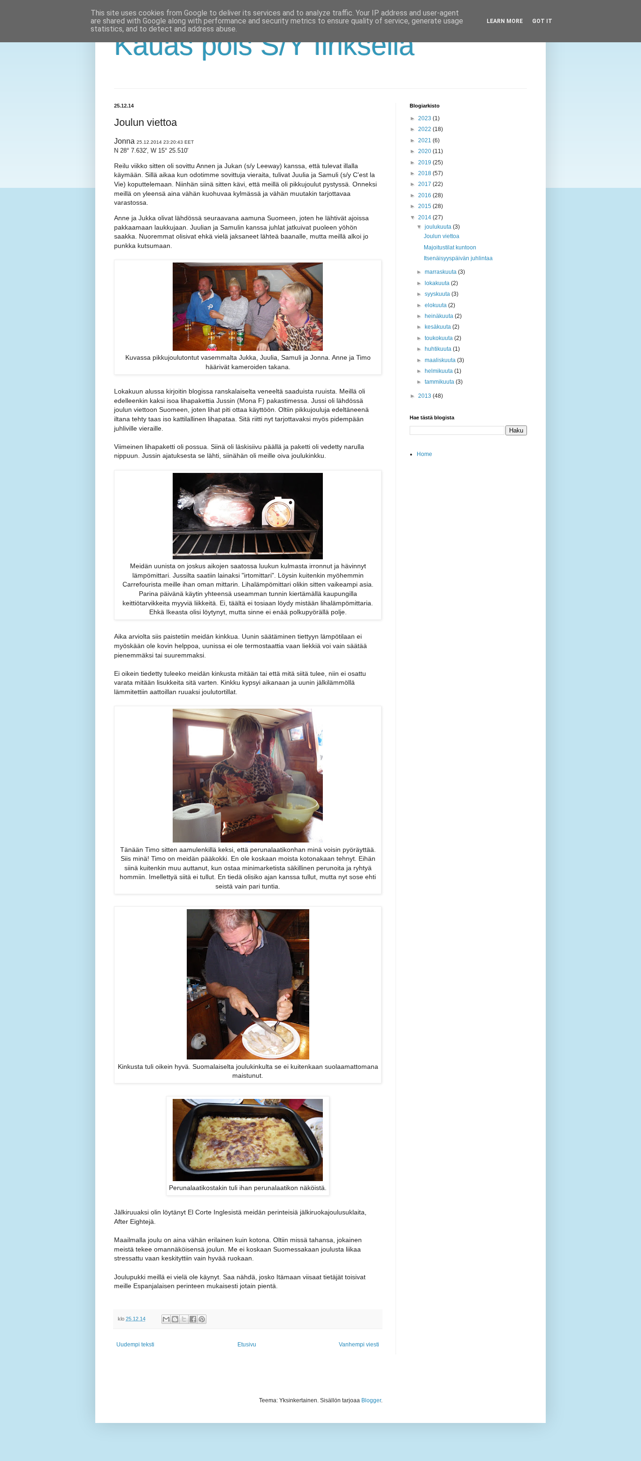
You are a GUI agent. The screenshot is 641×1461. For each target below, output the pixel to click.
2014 (425, 217)
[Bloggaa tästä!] (175, 1319)
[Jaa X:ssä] (184, 1319)
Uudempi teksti (135, 1344)
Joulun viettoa (441, 236)
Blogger (371, 1400)
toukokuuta (439, 338)
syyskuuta (438, 294)
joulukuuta (439, 227)
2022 (425, 129)
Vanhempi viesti (359, 1344)
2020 (425, 151)
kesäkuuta (438, 327)
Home (424, 454)
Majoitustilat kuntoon (450, 247)
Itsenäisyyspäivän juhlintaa (458, 258)
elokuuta (436, 305)
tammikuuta (440, 382)
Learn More (505, 21)
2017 (425, 184)
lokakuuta (438, 283)
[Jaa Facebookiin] (193, 1319)
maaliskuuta (441, 360)
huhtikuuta (439, 349)
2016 (425, 195)
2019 (425, 162)
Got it (542, 21)
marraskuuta (441, 272)
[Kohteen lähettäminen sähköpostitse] (166, 1319)
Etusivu (246, 1344)
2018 (425, 173)
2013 (425, 396)
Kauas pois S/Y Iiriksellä (264, 45)
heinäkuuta (440, 316)
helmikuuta (439, 371)
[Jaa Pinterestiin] (201, 1319)
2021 (425, 140)
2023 (425, 118)
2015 (425, 206)
